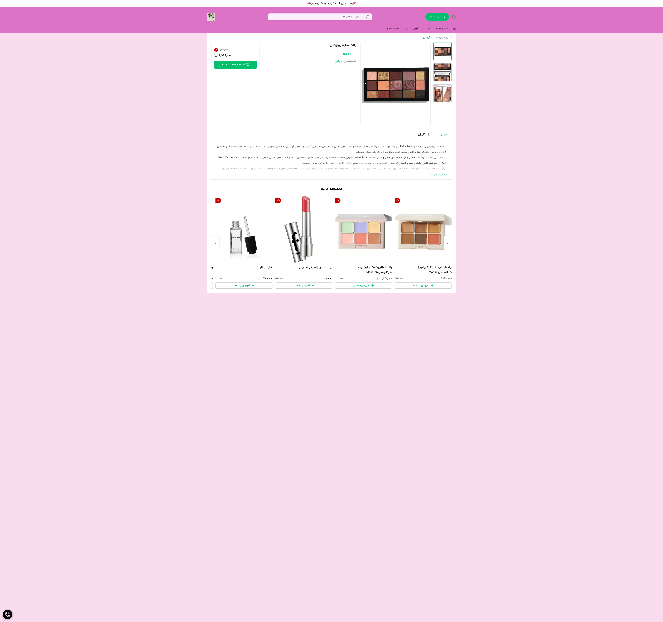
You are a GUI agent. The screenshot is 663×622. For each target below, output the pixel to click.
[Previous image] (365, 84)
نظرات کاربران (425, 134)
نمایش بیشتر (441, 174)
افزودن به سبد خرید (233, 64)
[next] (215, 243)
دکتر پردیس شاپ (443, 37)
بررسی (444, 134)
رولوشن (346, 53)
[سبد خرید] (454, 17)
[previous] (448, 243)
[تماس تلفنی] (7, 614)
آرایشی (426, 37)
